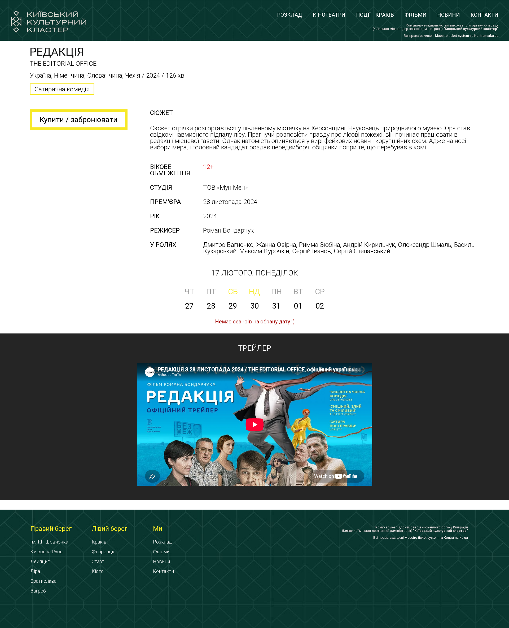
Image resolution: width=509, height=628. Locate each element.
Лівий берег (110, 528)
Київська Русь (46, 551)
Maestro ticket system (452, 36)
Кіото (98, 571)
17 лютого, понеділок (254, 273)
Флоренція (103, 551)
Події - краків (375, 15)
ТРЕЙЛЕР (254, 348)
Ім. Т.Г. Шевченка (49, 542)
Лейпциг (40, 561)
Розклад (289, 15)
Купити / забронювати (78, 119)
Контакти (484, 15)
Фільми (416, 15)
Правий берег (51, 528)
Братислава (43, 581)
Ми (157, 528)
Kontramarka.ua (486, 36)
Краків (99, 542)
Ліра (35, 571)
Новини (448, 15)
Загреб (38, 591)
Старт (98, 561)
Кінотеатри (329, 15)
